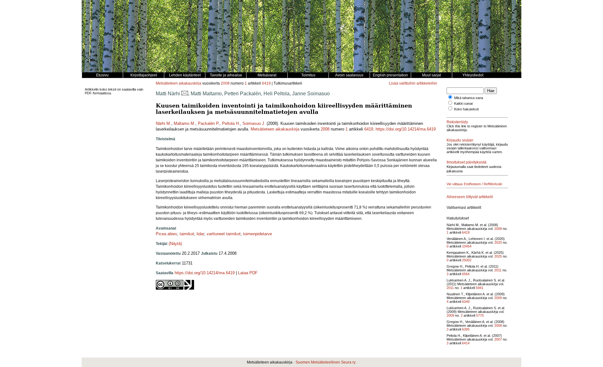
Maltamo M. (184, 123)
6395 (466, 329)
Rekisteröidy (457, 122)
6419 (266, 83)
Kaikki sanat (463, 103)
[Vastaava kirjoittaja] (184, 93)
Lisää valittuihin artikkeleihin (413, 83)
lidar (200, 233)
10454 (466, 246)
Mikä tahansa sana (468, 98)
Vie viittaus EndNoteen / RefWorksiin (474, 184)
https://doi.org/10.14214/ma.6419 (406, 129)
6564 (466, 274)
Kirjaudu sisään (460, 140)
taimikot (187, 233)
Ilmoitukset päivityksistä (466, 162)
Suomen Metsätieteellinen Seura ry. (326, 362)
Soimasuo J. (253, 123)
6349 (466, 301)
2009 (498, 298)
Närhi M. (163, 123)
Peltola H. (231, 123)
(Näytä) (175, 243)
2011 (498, 270)
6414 (466, 343)
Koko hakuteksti (466, 109)
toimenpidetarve (257, 233)
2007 (498, 339)
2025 (498, 256)
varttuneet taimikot (224, 233)
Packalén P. (209, 123)
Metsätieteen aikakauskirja (178, 83)
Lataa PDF (248, 272)
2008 (225, 83)
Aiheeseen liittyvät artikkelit (470, 197)
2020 (498, 242)
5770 (480, 315)
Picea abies (166, 233)
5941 (479, 288)
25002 (466, 260)
